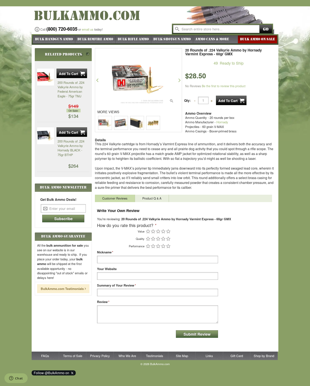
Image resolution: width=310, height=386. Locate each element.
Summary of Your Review (115, 285)
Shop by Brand (264, 355)
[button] (97, 80)
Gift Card (236, 355)
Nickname (104, 252)
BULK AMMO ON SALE (257, 39)
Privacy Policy (100, 355)
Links (209, 355)
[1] (148, 231)
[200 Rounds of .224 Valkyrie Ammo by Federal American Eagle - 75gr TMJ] (45, 77)
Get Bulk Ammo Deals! (58, 199)
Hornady (222, 122)
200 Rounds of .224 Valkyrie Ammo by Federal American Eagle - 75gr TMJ (71, 89)
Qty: (187, 100)
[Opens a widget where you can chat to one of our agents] (16, 378)
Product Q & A (151, 198)
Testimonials (154, 355)
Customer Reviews (114, 198)
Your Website (107, 269)
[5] (168, 231)
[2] (153, 231)
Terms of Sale (72, 355)
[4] (163, 231)
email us (87, 29)
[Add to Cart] (231, 100)
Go (265, 29)
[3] (158, 231)
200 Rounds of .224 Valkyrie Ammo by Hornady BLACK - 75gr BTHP (71, 148)
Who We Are (127, 355)
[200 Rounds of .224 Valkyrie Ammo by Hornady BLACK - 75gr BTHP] (45, 135)
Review (102, 302)
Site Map (182, 355)
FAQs (45, 355)
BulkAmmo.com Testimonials (62, 288)
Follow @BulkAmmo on (52, 372)
